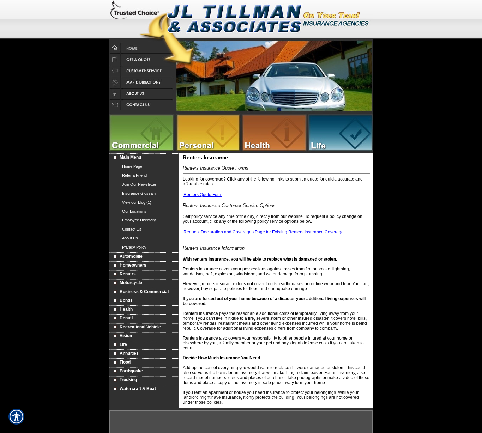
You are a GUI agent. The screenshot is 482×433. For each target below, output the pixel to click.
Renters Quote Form (202, 194)
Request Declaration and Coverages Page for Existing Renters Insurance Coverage (263, 232)
